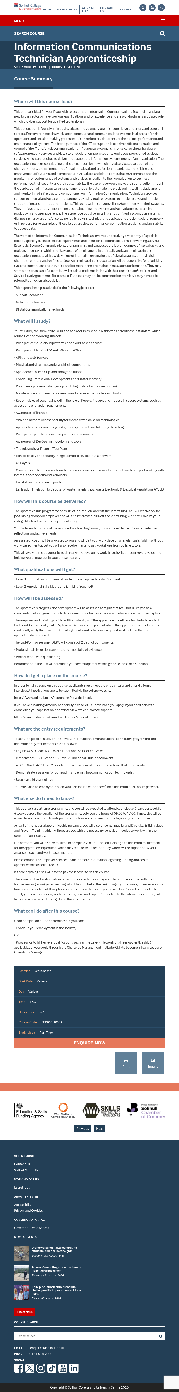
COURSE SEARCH (26, 1322)
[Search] (150, 1336)
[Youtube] (62, 1371)
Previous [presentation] (82, 1128)
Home (47, 9)
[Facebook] (18, 1371)
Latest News (25, 1312)
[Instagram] (40, 1371)
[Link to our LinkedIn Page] (74, 1371)
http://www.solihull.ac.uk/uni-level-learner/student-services (57, 717)
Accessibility (66, 9)
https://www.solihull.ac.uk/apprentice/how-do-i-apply (53, 697)
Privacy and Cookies (28, 1210)
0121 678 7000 (33, 1354)
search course (29, 33)
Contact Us (107, 9)
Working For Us (88, 9)
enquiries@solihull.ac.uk (39, 1347)
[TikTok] (52, 1371)
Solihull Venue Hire (27, 1170)
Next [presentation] (99, 1128)
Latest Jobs (22, 1187)
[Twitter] (29, 1371)
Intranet (126, 9)
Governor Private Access (31, 1227)
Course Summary (33, 79)
